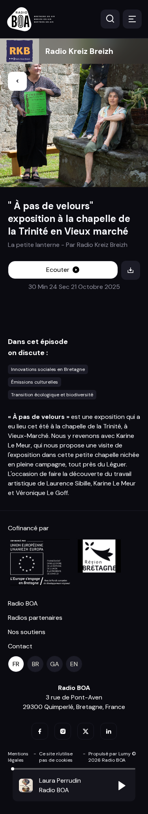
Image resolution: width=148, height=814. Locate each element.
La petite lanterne (34, 245)
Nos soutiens (26, 632)
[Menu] (132, 19)
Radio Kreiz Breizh (79, 51)
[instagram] (62, 731)
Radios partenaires (35, 617)
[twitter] (85, 731)
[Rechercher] (110, 19)
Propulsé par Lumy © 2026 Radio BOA (112, 757)
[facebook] (40, 731)
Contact (20, 646)
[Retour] (17, 81)
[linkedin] (108, 731)
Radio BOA (23, 603)
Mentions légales (18, 757)
